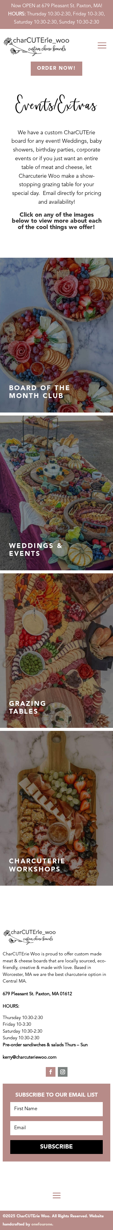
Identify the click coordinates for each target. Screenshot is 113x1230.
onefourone (41, 1224)
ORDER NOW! (56, 68)
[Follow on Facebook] (50, 1072)
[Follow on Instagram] (62, 1072)
